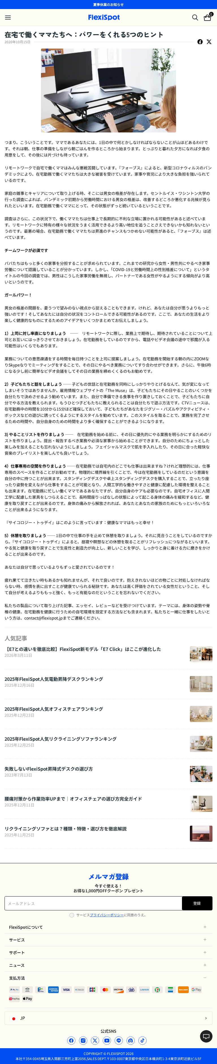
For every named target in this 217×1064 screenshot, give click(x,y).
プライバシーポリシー (107, 914)
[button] (108, 927)
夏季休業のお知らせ (108, 4)
